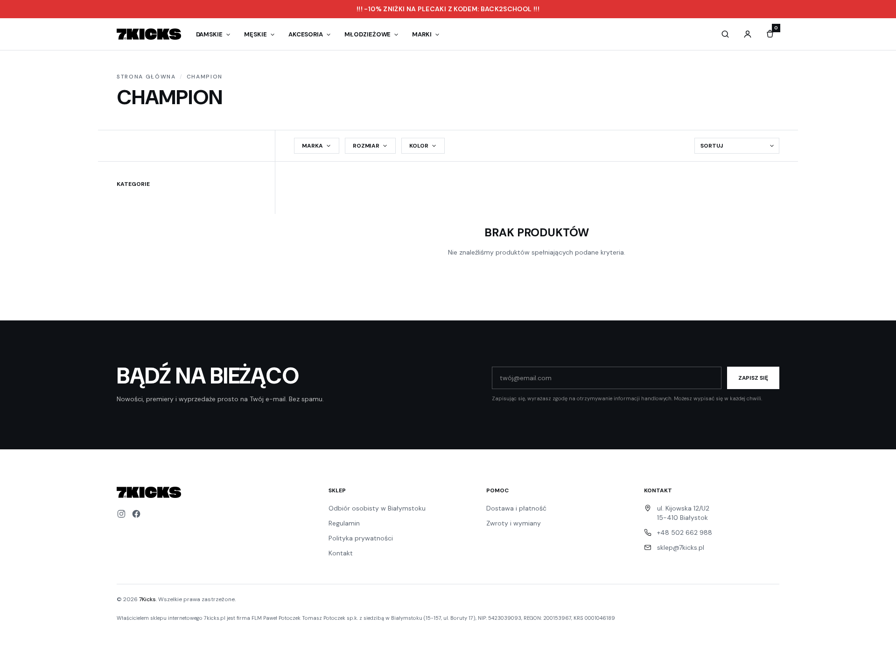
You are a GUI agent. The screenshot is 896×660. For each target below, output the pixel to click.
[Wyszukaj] (725, 34)
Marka (312, 145)
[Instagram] (121, 513)
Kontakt (341, 553)
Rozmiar (366, 145)
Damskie (209, 34)
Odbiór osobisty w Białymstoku (377, 508)
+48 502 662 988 (684, 532)
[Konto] (747, 34)
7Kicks (147, 599)
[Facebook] (136, 513)
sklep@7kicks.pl (680, 547)
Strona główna (146, 76)
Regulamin (344, 523)
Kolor (418, 145)
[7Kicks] (149, 34)
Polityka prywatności (361, 538)
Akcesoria (305, 34)
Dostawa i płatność (516, 508)
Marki (422, 34)
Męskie (255, 34)
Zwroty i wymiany (513, 523)
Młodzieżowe (367, 34)
